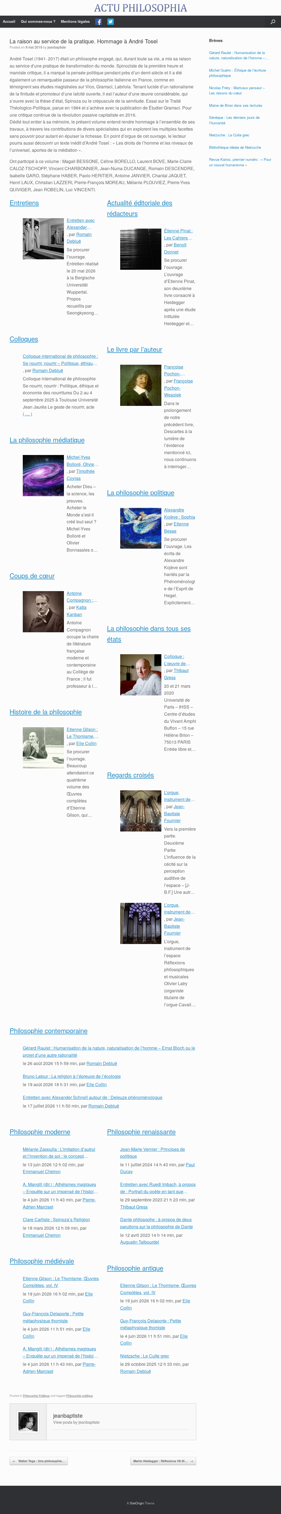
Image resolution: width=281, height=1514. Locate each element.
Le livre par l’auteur (134, 349)
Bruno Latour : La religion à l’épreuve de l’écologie (72, 1076)
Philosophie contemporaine (49, 1030)
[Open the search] (273, 22)
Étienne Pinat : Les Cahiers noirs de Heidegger (178, 234)
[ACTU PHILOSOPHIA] (140, 8)
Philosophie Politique (36, 1395)
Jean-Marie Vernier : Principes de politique (152, 1152)
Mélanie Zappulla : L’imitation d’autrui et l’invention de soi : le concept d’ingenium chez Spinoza (59, 1153)
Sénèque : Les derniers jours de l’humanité (234, 120)
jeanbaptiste (56, 47)
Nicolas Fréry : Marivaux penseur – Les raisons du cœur (237, 90)
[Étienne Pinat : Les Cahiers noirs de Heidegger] (140, 249)
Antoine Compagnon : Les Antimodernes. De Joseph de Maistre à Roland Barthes (82, 597)
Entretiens (24, 202)
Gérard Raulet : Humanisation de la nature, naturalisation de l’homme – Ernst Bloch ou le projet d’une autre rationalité (109, 1051)
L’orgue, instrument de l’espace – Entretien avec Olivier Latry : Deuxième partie (180, 796)
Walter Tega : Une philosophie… (39, 1461)
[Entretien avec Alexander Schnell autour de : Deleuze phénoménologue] (43, 238)
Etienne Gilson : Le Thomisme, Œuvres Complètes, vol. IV (82, 733)
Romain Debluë (47, 370)
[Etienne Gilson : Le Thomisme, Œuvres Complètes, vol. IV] (43, 747)
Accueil (9, 21)
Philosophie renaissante (141, 1131)
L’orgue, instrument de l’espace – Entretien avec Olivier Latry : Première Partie (179, 908)
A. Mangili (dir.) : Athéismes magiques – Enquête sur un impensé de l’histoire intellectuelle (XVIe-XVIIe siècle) (60, 1188)
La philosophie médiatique (47, 439)
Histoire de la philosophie (46, 711)
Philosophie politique (79, 1395)
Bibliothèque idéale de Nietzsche (235, 147)
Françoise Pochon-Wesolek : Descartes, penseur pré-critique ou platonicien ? (176, 370)
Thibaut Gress (134, 1207)
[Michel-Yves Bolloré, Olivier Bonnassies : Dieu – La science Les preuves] (43, 475)
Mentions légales (75, 21)
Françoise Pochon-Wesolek (178, 388)
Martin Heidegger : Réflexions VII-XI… (163, 1461)
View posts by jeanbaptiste (76, 1422)
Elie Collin (86, 743)
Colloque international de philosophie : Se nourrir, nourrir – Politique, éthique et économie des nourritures (60, 360)
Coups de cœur (32, 575)
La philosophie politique (140, 492)
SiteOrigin (137, 1503)
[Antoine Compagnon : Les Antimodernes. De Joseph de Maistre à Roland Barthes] (43, 611)
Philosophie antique (135, 1268)
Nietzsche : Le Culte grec (144, 1356)
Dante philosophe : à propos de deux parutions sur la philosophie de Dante (156, 1223)
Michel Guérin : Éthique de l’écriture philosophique (237, 73)
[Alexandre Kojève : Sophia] (140, 528)
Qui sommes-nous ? (38, 21)
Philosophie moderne (40, 1131)
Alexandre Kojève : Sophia (179, 513)
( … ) (27, 414)
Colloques (24, 338)
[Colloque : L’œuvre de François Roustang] (140, 674)
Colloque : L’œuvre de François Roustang (175, 660)
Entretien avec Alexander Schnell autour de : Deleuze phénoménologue (83, 224)
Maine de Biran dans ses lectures (235, 105)
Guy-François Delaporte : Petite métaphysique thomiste (53, 1317)
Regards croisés (130, 774)
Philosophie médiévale (42, 1260)
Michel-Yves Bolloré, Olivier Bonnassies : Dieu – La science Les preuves (81, 461)
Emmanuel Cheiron (42, 1171)
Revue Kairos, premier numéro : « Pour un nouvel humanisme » (240, 162)
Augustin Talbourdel (139, 1242)
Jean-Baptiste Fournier (174, 813)
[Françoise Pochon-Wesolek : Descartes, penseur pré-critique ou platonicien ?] (140, 385)
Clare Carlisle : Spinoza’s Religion (56, 1219)
